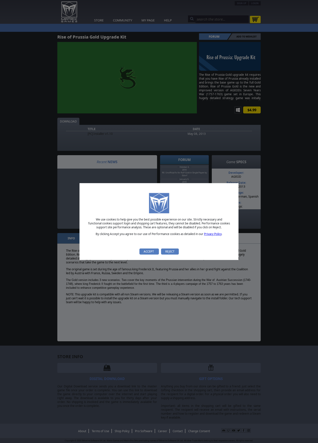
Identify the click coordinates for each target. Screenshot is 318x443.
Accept (149, 251)
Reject (169, 251)
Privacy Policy (213, 234)
